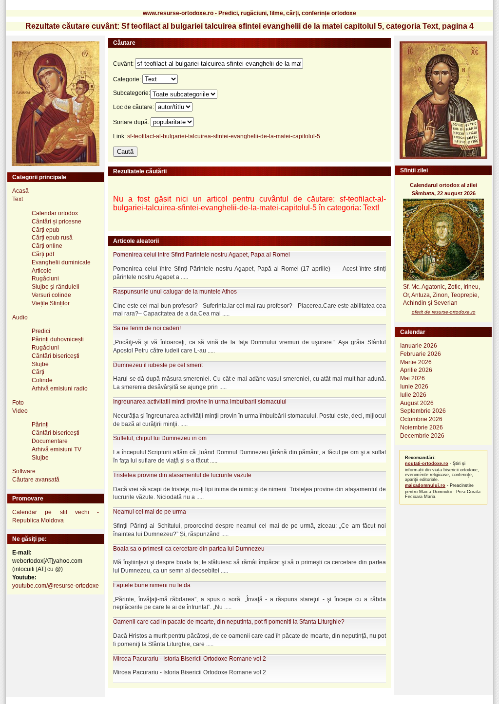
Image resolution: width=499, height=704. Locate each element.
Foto (18, 402)
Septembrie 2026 (423, 411)
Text (17, 199)
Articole (42, 270)
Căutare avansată (35, 479)
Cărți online (47, 245)
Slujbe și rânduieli (55, 286)
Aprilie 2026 (416, 370)
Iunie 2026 (414, 386)
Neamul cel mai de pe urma (149, 511)
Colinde (42, 380)
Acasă (20, 190)
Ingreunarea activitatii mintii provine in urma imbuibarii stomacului (200, 401)
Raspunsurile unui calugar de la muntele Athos (175, 291)
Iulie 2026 (413, 394)
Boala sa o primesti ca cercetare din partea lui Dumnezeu (189, 548)
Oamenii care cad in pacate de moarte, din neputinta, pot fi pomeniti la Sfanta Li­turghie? (229, 621)
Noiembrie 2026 (421, 427)
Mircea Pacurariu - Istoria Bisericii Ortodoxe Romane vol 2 (189, 658)
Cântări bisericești (55, 355)
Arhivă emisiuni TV (56, 449)
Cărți (38, 372)
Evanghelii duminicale (61, 262)
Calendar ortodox (55, 213)
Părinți (40, 424)
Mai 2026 (412, 378)
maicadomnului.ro (425, 485)
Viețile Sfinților (51, 303)
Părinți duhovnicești (58, 339)
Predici (41, 331)
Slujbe (40, 364)
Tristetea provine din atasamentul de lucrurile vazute (182, 475)
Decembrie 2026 (422, 435)
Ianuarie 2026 (418, 345)
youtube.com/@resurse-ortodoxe (55, 585)
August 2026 (417, 403)
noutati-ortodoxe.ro (426, 463)
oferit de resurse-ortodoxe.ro (444, 312)
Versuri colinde (51, 295)
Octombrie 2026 (421, 419)
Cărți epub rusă (52, 237)
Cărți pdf (43, 254)
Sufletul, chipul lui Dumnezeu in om (160, 438)
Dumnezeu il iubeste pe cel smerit (158, 365)
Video (20, 411)
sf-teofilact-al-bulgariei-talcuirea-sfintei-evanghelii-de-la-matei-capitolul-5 (223, 136)
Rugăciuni (45, 278)
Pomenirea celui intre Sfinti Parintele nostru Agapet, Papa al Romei (201, 254)
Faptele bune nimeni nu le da (152, 585)
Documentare (50, 441)
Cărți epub (45, 229)
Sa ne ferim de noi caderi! (147, 328)
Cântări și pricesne (56, 221)
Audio (20, 317)
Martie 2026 (416, 362)
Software (24, 471)
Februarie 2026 (420, 354)
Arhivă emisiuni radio (60, 388)
